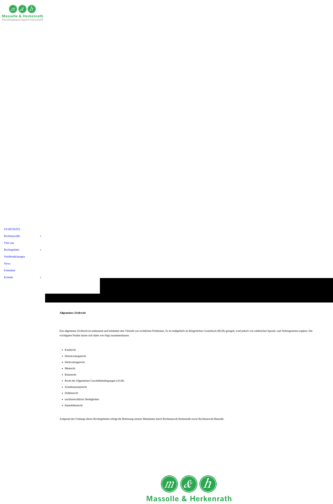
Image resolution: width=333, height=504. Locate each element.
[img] (22, 13)
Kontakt (8, 277)
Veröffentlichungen (14, 256)
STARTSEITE (12, 229)
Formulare (9, 270)
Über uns (9, 242)
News (7, 263)
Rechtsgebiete (11, 249)
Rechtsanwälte (12, 235)
